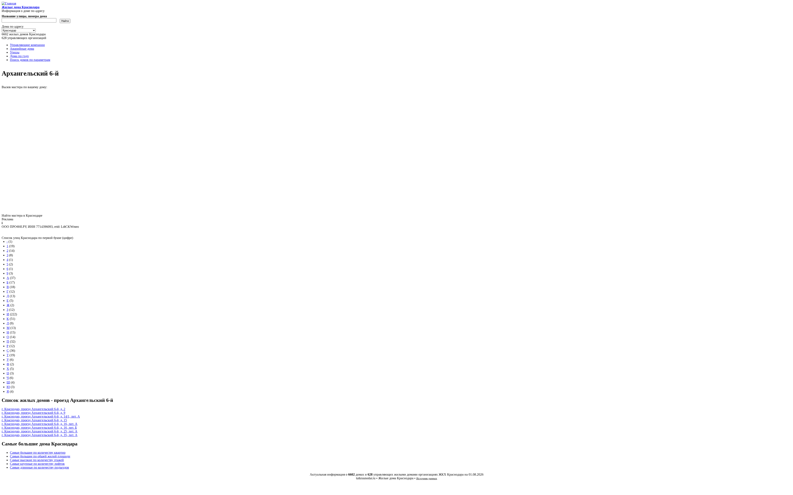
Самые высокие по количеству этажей (37, 460)
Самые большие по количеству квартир (37, 452)
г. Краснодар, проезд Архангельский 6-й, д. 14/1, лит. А (41, 416)
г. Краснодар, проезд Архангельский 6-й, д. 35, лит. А (39, 435)
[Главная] (9, 3)
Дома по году (19, 56)
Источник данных (426, 478)
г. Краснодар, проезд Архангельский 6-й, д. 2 (33, 409)
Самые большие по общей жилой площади (40, 456)
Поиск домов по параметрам (30, 60)
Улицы (14, 52)
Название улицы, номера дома (24, 16)
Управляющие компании (27, 45)
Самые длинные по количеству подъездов (39, 467)
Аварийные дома (22, 48)
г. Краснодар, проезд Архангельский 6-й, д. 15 (34, 420)
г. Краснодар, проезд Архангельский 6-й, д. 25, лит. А (39, 431)
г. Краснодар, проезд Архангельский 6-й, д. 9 (33, 412)
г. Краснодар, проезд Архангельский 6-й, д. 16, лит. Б (39, 427)
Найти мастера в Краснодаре (22, 215)
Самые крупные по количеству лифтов (37, 463)
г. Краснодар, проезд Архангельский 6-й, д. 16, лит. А (39, 424)
